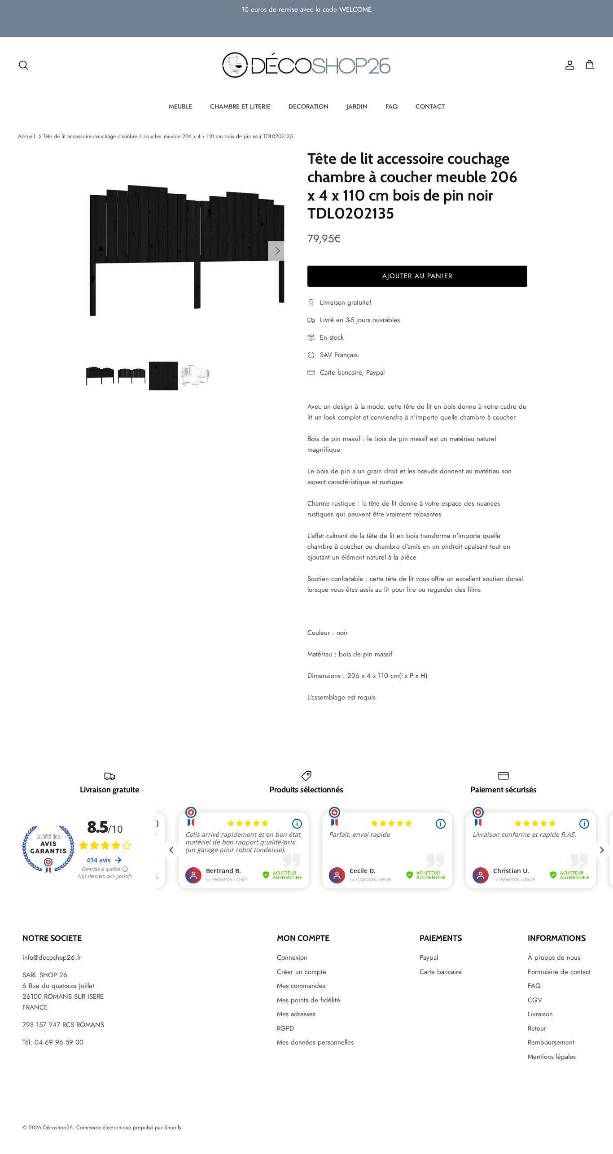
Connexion (292, 957)
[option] (187, 250)
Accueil (26, 136)
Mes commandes (301, 986)
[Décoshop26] (306, 65)
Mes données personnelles (315, 1042)
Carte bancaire (441, 972)
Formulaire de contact (559, 972)
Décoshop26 (58, 1127)
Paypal (429, 957)
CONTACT (430, 106)
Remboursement (551, 1042)
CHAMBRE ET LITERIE (240, 106)
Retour (537, 1028)
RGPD (285, 1028)
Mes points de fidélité (308, 1000)
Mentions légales (552, 1057)
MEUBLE (180, 106)
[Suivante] (278, 251)
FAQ (391, 106)
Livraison (540, 1014)
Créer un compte (301, 972)
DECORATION (308, 106)
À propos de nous (554, 957)
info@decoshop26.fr (51, 957)
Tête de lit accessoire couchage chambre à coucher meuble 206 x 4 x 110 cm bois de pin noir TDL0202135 (168, 136)
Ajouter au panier (417, 276)
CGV (535, 1000)
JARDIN (357, 106)
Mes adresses (296, 1014)
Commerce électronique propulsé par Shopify (128, 1127)
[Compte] (568, 65)
